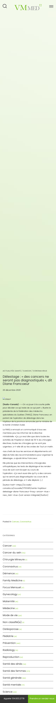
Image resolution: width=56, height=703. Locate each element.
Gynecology (10, 594)
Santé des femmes (14, 671)
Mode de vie (10, 615)
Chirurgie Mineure (14, 559)
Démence (9, 573)
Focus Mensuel (12, 587)
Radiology (9, 650)
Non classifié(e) (12, 622)
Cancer (27, 371)
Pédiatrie (8, 636)
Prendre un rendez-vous (42, 698)
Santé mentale (12, 684)
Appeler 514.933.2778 (14, 698)
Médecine (9, 608)
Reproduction (11, 657)
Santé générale (12, 677)
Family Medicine (12, 580)
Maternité (9, 601)
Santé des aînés (12, 664)
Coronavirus (40, 371)
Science (7, 691)
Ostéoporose (10, 629)
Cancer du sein (12, 552)
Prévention (9, 643)
